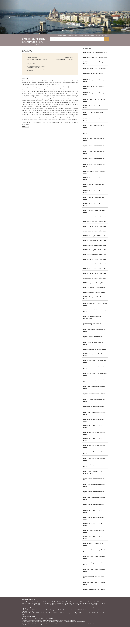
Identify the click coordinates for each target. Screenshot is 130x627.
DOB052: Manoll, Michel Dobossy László (93, 343)
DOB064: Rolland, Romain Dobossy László (94, 420)
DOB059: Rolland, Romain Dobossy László (94, 387)
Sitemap (81, 35)
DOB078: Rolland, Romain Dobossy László (94, 511)
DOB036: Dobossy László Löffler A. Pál (94, 259)
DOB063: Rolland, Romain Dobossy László (94, 413)
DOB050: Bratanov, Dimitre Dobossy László (94, 330)
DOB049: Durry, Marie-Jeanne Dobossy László (92, 324)
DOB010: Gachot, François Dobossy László (93, 106)
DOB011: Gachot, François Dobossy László (93, 113)
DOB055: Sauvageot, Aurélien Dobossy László (95, 361)
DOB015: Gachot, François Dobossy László (93, 139)
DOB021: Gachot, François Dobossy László (93, 178)
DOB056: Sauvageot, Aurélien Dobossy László (95, 367)
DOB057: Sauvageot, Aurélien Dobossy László (95, 374)
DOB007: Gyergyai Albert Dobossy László (93, 87)
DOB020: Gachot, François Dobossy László (94, 172)
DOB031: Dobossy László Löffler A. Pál (94, 236)
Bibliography (70, 35)
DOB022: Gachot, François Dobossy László (93, 185)
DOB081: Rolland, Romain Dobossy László (93, 531)
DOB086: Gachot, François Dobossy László (94, 564)
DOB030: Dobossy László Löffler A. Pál (94, 231)
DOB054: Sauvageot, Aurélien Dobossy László (95, 354)
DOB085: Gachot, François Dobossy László (94, 557)
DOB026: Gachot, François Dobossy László (94, 211)
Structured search (99, 35)
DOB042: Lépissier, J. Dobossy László (94, 282)
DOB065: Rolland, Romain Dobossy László (94, 426)
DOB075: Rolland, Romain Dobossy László (93, 492)
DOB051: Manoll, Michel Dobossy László (93, 337)
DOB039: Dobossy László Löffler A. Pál (94, 273)
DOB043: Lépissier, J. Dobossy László (94, 287)
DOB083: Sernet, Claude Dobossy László (93, 544)
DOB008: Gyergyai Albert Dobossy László (93, 93)
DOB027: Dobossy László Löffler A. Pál (94, 217)
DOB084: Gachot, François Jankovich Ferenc (94, 550)
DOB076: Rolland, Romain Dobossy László (94, 498)
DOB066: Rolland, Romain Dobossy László (94, 433)
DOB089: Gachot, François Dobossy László (94, 583)
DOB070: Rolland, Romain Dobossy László (94, 459)
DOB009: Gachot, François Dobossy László (94, 100)
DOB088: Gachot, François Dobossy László (94, 577)
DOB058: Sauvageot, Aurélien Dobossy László (95, 381)
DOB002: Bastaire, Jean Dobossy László (95, 57)
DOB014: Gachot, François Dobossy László (93, 133)
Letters (64, 35)
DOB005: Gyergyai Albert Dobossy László (93, 74)
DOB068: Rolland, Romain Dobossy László (94, 446)
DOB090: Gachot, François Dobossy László (94, 590)
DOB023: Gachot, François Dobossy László (93, 191)
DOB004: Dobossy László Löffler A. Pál (94, 68)
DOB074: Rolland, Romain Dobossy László (93, 485)
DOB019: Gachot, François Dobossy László (93, 165)
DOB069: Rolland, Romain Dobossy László (94, 452)
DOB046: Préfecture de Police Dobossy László (95, 304)
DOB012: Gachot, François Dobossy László (93, 119)
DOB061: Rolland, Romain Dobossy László (93, 400)
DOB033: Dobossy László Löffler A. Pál (94, 245)
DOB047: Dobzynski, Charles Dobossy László (94, 310)
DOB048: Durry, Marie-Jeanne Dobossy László (92, 317)
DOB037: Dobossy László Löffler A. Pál (94, 264)
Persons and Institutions (89, 35)
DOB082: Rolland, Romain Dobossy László (94, 537)
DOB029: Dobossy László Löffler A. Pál (94, 226)
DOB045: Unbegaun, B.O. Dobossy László (93, 297)
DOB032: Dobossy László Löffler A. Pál (94, 240)
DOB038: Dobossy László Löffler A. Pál (94, 268)
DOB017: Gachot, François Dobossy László (93, 152)
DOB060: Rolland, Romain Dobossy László (94, 394)
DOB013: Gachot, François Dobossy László (93, 126)
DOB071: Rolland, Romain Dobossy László (93, 466)
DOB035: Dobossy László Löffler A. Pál (94, 254)
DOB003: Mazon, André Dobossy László (93, 62)
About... (76, 35)
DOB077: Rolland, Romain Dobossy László (93, 505)
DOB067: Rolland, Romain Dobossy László (94, 439)
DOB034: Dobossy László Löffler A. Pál (94, 250)
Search (106, 38)
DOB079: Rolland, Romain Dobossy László (94, 518)
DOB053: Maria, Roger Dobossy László (94, 349)
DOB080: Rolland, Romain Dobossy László (94, 524)
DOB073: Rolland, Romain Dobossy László (93, 479)
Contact (106, 35)
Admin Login (91, 624)
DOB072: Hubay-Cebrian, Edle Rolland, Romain (92, 472)
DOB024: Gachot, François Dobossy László (93, 198)
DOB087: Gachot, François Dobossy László (94, 570)
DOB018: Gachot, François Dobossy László (93, 159)
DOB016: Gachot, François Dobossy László (93, 146)
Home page (59, 35)
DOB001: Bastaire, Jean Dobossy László (95, 52)
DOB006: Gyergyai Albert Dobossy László (93, 80)
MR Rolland (25, 126)
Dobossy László (32, 44)
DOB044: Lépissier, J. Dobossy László (94, 292)
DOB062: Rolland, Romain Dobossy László (94, 407)
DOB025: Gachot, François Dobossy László (93, 204)
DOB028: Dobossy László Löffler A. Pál (94, 221)
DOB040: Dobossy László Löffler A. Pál (94, 278)
